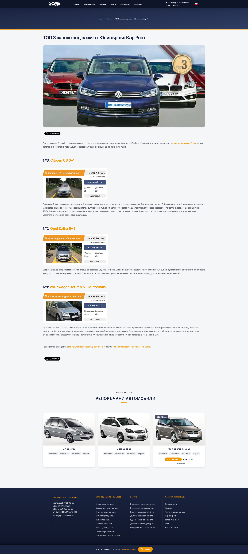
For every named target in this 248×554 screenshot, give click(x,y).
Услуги (113, 4)
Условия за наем (172, 520)
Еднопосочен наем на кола (141, 520)
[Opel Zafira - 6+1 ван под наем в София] (124, 249)
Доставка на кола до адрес (141, 524)
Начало (77, 4)
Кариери (168, 508)
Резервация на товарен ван (141, 508)
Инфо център (125, 4)
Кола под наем (89, 4)
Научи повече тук (128, 549)
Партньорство (171, 516)
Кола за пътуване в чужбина (142, 512)
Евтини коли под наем (105, 504)
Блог (167, 524)
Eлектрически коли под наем (108, 535)
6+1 (62, 160)
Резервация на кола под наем (142, 504)
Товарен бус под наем (105, 531)
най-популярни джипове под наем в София (86, 347)
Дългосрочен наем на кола (141, 516)
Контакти (138, 4)
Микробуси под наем (104, 527)
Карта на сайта (171, 527)
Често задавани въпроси (175, 512)
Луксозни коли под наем (106, 512)
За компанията (171, 504)
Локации (102, 4)
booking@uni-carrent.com (178, 2)
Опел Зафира (124, 449)
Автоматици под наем (105, 516)
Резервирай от (173, 459)
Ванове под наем (103, 520)
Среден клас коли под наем (107, 508)
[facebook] (53, 520)
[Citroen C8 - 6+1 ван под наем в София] (124, 184)
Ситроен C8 (69, 449)
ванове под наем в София (185, 143)
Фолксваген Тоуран (179, 449)
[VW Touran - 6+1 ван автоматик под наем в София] (124, 307)
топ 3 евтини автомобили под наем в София (131, 347)
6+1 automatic (78, 287)
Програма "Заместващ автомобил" (145, 527)
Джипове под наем (104, 524)
